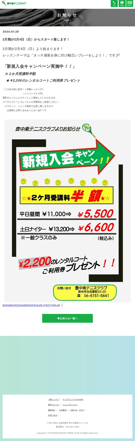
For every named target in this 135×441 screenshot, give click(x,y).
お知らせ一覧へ (69, 318)
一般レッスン (53, 399)
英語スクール (53, 405)
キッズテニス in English (73, 399)
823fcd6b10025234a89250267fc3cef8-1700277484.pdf (31, 305)
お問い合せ (52, 415)
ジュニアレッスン (70, 405)
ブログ (81, 410)
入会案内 (62, 410)
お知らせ (74, 410)
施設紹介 (51, 410)
